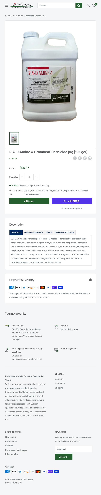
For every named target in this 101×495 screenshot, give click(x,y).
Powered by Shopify (13, 483)
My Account (10, 437)
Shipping (59, 387)
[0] (93, 5)
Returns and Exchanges (16, 450)
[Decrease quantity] (22, 177)
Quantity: (13, 177)
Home (7, 16)
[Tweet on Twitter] (85, 158)
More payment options (71, 208)
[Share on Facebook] (75, 158)
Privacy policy (11, 454)
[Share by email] (90, 158)
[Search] (78, 5)
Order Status (11, 441)
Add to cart (29, 201)
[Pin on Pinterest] (80, 158)
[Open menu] (6, 6)
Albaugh (13, 158)
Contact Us (60, 383)
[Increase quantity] (36, 177)
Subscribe (64, 456)
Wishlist (9, 445)
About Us (59, 379)
